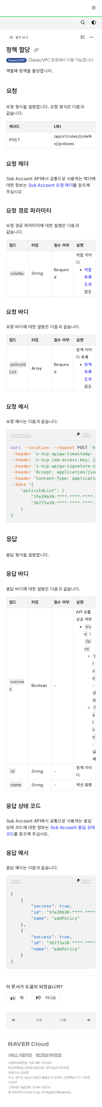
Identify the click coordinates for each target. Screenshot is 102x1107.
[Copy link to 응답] (27, 539)
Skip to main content (25, 8)
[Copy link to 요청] (27, 91)
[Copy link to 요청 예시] (38, 407)
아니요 (50, 997)
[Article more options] (91, 37)
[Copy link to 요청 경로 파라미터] (61, 211)
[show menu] (93, 8)
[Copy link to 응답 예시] (38, 853)
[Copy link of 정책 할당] (36, 50)
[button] (28, 1020)
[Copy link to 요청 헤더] (38, 164)
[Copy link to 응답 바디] (38, 574)
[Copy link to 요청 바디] (38, 312)
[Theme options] (93, 23)
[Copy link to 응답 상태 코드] (51, 806)
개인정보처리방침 (48, 1055)
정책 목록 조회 (88, 372)
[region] (51, 475)
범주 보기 (21, 37)
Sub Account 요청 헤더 (50, 185)
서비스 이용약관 (20, 1055)
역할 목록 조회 (88, 277)
